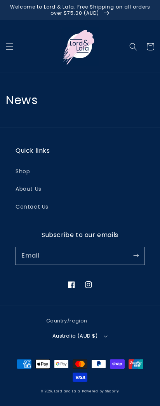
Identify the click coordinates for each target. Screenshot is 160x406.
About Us (29, 189)
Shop (23, 171)
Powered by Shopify (100, 391)
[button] (9, 46)
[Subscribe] (135, 255)
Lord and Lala (67, 391)
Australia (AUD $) (75, 336)
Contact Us (32, 207)
